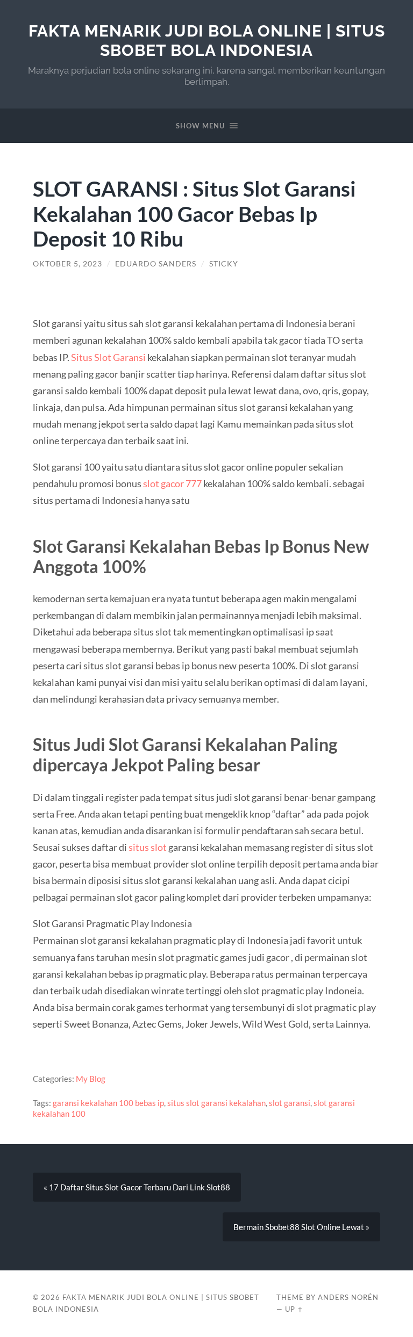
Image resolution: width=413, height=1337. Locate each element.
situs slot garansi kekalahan (216, 1103)
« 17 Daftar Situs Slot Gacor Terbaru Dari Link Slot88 (137, 1187)
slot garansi (289, 1103)
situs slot (148, 847)
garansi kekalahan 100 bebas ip (108, 1103)
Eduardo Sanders (155, 263)
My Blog (90, 1078)
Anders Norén (348, 1297)
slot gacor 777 (172, 483)
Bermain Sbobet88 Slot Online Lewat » (301, 1227)
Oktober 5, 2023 (67, 263)
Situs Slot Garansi (108, 357)
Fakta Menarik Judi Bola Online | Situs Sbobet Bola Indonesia (207, 40)
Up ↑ (294, 1309)
